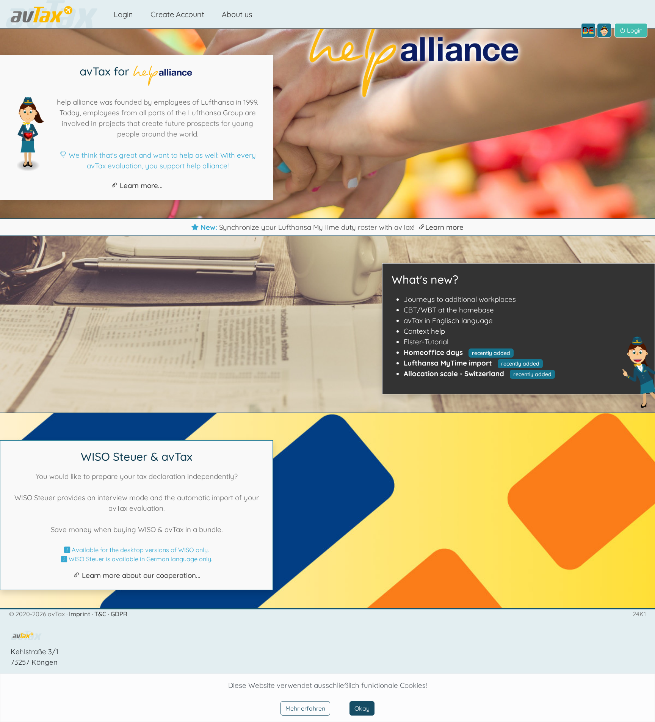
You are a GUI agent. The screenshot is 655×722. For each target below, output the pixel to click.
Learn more (444, 227)
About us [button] (237, 14)
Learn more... (140, 185)
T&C (101, 614)
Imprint (80, 614)
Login (123, 14)
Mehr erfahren (305, 708)
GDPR (119, 614)
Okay (362, 708)
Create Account (177, 14)
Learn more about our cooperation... (140, 575)
